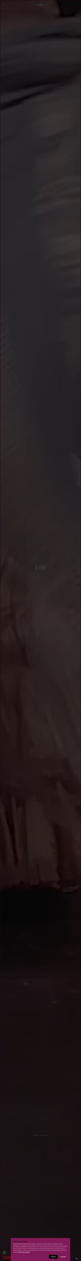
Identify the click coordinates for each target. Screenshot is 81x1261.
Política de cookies (24, 1252)
